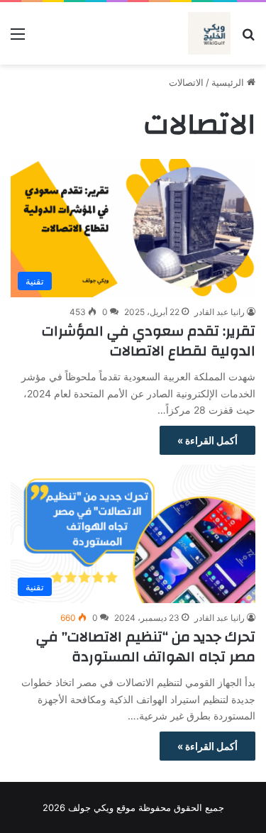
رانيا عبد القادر (219, 312)
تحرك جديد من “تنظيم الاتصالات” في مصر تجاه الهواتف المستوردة (145, 647)
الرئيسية (229, 82)
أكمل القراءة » (207, 440)
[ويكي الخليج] (209, 33)
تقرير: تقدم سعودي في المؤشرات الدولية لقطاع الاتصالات (148, 341)
